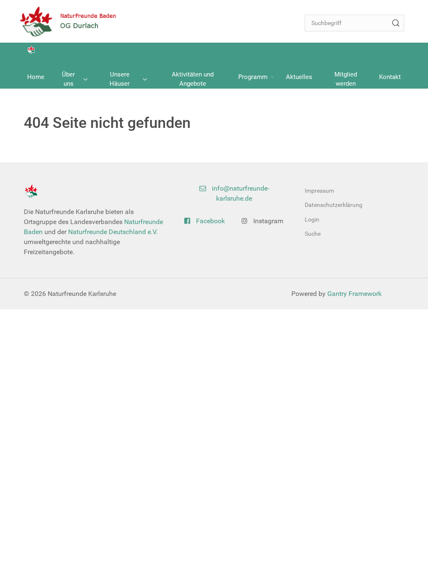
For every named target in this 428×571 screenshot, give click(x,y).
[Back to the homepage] (73, 21)
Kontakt (390, 77)
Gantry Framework (354, 294)
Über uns (68, 79)
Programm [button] (253, 77)
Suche (313, 233)
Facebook (209, 221)
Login (312, 219)
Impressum (319, 190)
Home (35, 77)
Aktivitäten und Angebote (193, 79)
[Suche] (395, 23)
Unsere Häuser (120, 79)
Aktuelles (299, 77)
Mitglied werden (345, 79)
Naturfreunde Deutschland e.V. (113, 232)
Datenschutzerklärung (333, 204)
